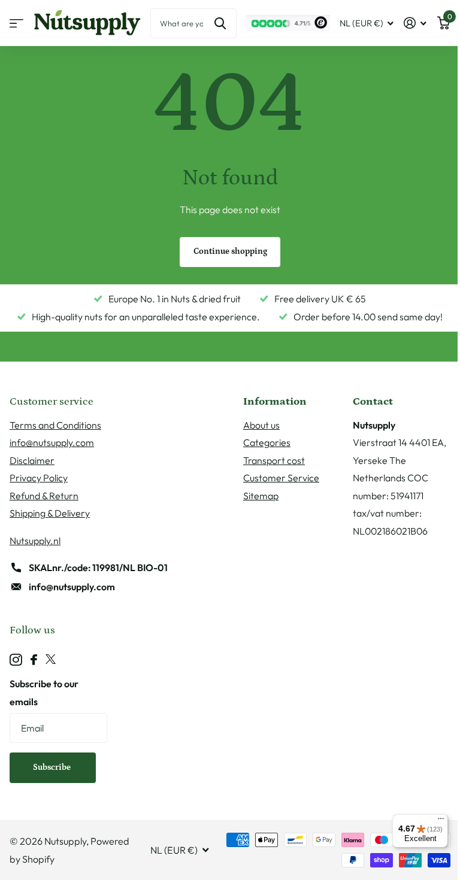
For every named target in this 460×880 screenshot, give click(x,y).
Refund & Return (44, 496)
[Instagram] (16, 660)
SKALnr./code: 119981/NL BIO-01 (98, 567)
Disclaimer (32, 460)
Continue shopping (230, 251)
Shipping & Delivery (50, 513)
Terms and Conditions (55, 425)
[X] (51, 659)
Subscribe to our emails (44, 693)
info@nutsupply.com (52, 442)
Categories (266, 442)
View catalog (16, 23)
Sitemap (261, 496)
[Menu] (441, 821)
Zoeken (220, 23)
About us (261, 425)
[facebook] (34, 659)
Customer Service (281, 478)
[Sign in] (415, 23)
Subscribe (52, 767)
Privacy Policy (39, 478)
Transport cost (274, 460)
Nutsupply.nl (35, 541)
